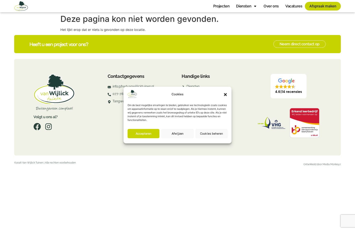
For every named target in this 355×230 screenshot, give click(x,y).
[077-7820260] (109, 95)
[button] (225, 94)
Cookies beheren (211, 134)
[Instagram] (48, 126)
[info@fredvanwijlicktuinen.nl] (109, 88)
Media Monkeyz (332, 164)
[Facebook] (37, 126)
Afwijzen (177, 134)
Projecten (221, 6)
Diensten (243, 6)
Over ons (271, 6)
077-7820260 (123, 94)
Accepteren (143, 134)
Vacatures (293, 6)
